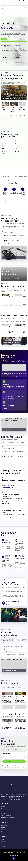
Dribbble (3, 842)
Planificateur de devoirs (7, 815)
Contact (3, 813)
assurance (17, 178)
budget (18, 749)
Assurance (4, 825)
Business (3, 829)
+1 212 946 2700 (4, 1)
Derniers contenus (13, 39)
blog (4, 563)
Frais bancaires (4, 80)
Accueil (3, 806)
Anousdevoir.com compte (7, 817)
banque (18, 32)
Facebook (3, 844)
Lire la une (4, 39)
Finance (3, 832)
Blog (2, 809)
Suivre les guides (15, 761)
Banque (3, 827)
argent (17, 19)
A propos (3, 811)
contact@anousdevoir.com (6, 4)
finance (20, 564)
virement (23, 226)
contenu (4, 544)
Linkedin (3, 846)
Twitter (3, 839)
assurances (12, 32)
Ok (14, 858)
